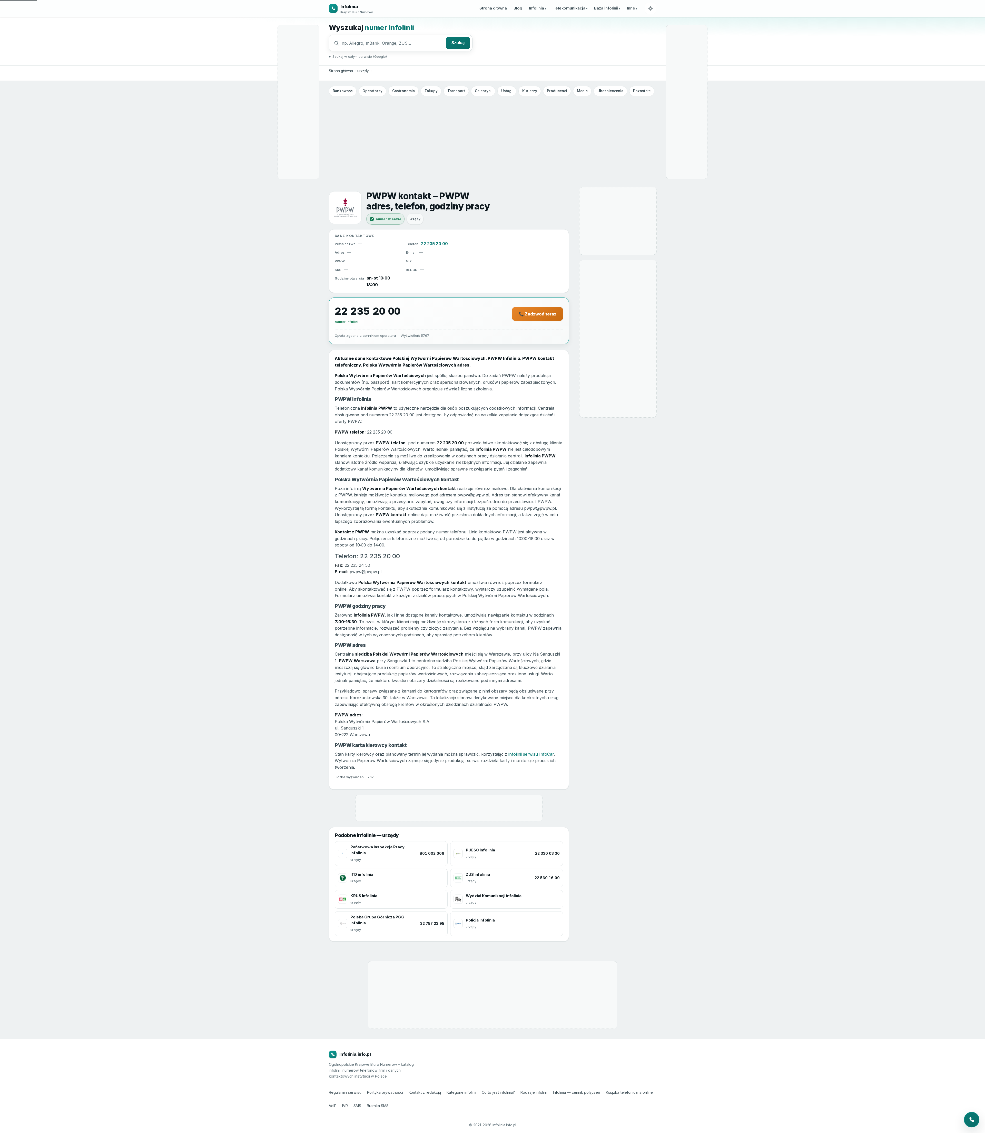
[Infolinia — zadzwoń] (971, 1119)
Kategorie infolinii (461, 1092)
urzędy (363, 71)
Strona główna (493, 8)
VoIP (333, 1105)
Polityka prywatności (385, 1092)
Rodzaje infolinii (533, 1092)
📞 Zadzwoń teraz (537, 313)
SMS (357, 1105)
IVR (345, 1105)
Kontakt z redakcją (425, 1092)
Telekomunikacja (569, 8)
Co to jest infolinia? (498, 1092)
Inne (631, 8)
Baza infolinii (606, 8)
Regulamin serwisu (345, 1092)
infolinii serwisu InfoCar (531, 754)
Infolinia (536, 8)
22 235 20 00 (434, 243)
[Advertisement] (492, 137)
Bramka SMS (378, 1105)
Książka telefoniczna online (629, 1092)
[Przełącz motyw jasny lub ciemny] (650, 8)
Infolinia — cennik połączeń (576, 1092)
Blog (518, 8)
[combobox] (392, 43)
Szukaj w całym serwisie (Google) (359, 56)
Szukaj (458, 42)
